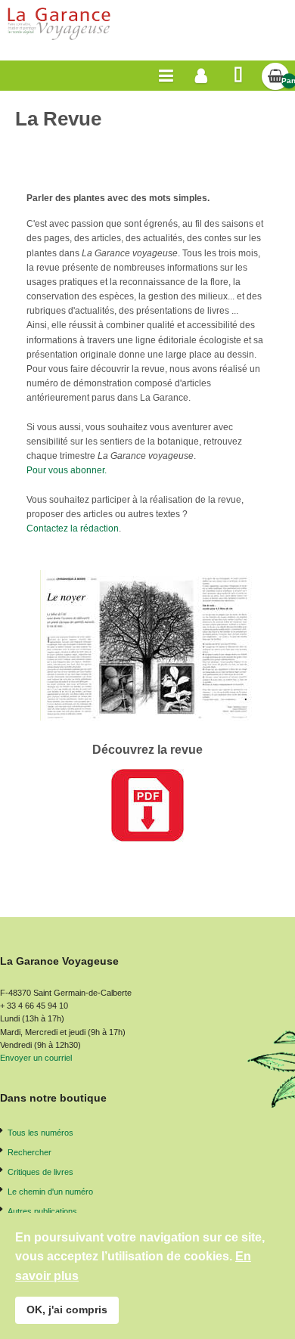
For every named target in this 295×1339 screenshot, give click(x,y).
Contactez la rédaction (72, 528)
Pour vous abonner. (66, 470)
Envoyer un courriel (36, 1057)
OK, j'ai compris (66, 1309)
